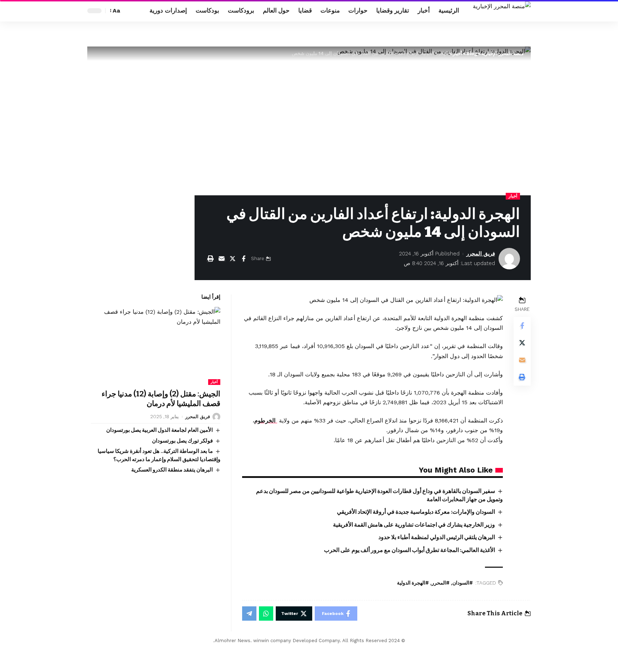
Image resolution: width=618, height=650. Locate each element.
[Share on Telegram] (249, 613)
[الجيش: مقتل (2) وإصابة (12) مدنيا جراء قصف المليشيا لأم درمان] (155, 346)
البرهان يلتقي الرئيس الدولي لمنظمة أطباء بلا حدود (436, 537)
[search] (129, 10)
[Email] (221, 258)
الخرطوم (265, 420)
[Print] (210, 258)
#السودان (462, 583)
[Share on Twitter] (232, 258)
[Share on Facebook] (244, 258)
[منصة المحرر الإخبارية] (502, 10)
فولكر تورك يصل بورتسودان (182, 441)
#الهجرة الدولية (413, 583)
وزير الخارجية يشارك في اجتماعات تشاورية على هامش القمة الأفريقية (414, 524)
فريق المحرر (480, 253)
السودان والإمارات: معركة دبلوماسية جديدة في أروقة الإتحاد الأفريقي (416, 511)
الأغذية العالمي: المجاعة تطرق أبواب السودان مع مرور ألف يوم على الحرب (409, 550)
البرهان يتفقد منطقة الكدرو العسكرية (172, 469)
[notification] (139, 10)
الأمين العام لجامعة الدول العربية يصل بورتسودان (159, 430)
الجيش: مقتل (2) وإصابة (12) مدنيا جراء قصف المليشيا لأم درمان (161, 398)
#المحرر (441, 583)
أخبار (513, 196)
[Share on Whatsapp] (266, 613)
